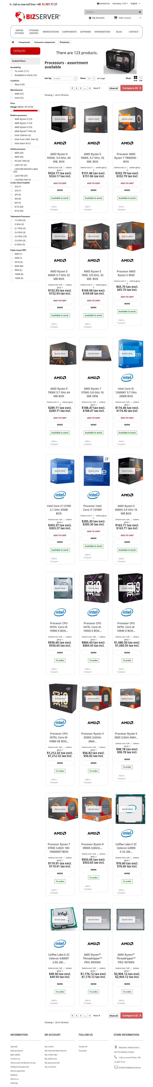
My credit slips (51, 1054)
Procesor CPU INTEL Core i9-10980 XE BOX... (59, 737)
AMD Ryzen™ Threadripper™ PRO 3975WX (126, 958)
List (140, 80)
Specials (13, 1046)
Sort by (48, 78)
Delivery (14, 1075)
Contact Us (105, 3)
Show (83, 78)
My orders (49, 1046)
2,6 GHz (20, 240)
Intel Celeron (23, 135)
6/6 (18, 202)
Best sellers (15, 1054)
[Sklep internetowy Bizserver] (38, 24)
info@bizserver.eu (133, 1067)
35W (18, 253)
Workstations (51, 31)
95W (18, 270)
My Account (98, 17)
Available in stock (26, 75)
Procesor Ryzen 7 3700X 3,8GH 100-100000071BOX (59, 848)
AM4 (19, 152)
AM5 (19, 156)
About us (14, 1079)
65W (19, 266)
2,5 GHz (21, 236)
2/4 (18, 190)
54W (18, 257)
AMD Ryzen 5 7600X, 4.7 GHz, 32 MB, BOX (92, 157)
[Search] (140, 12)
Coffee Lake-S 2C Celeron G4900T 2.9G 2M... (58, 958)
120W (19, 278)
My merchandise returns (55, 1050)
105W (19, 274)
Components (69, 31)
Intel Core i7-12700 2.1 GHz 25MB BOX (59, 509)
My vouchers (50, 1066)
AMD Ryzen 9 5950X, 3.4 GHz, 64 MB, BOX (59, 157)
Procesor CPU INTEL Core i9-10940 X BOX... (126, 627)
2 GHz (19, 224)
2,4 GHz (20, 232)
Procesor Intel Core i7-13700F (92, 507)
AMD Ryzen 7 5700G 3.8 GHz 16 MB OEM (92, 392)
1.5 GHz (20, 220)
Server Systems (19, 31)
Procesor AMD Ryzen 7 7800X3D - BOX (126, 157)
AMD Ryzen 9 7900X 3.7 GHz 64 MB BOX (59, 392)
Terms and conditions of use (23, 1062)
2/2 (18, 186)
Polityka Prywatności (19, 1066)
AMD (19, 93)
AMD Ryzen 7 (23, 123)
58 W (19, 262)
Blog (119, 31)
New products (16, 1050)
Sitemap (14, 1083)
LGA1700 (21, 175)
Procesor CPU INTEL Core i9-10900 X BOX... (59, 627)
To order (22, 71)
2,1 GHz (20, 228)
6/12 (19, 206)
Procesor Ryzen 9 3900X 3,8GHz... (92, 846)
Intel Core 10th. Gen (26, 139)
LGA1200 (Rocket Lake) (25, 170)
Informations (102, 31)
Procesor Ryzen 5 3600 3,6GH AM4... (126, 735)
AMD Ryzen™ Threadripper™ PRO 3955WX (92, 958)
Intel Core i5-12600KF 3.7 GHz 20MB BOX (126, 392)
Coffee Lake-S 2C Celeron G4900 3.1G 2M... (126, 848)
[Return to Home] (13, 42)
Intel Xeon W (23, 143)
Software (85, 31)
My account (53, 1034)
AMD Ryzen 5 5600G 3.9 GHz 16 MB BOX (126, 509)
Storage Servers (34, 31)
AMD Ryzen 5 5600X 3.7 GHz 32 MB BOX (59, 275)
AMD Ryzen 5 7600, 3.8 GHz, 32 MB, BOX (92, 275)
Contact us (15, 1058)
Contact (134, 31)
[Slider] (12, 110)
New (20, 84)
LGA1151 (20, 164)
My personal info (52, 1062)
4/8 (18, 198)
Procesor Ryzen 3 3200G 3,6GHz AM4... (92, 737)
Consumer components (44, 42)
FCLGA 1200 (22, 160)
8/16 (19, 210)
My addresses (51, 1058)
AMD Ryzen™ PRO (25, 131)
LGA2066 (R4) (23, 179)
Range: (13, 106)
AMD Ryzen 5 (23, 119)
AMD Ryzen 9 (23, 127)
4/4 (18, 194)
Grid (135, 80)
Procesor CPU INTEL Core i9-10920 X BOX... (92, 627)
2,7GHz (20, 244)
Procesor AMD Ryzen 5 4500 (126, 273)
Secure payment (17, 1070)
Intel (19, 97)
